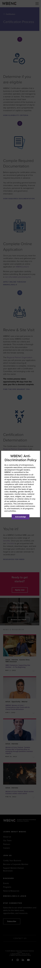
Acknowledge (20, 517)
